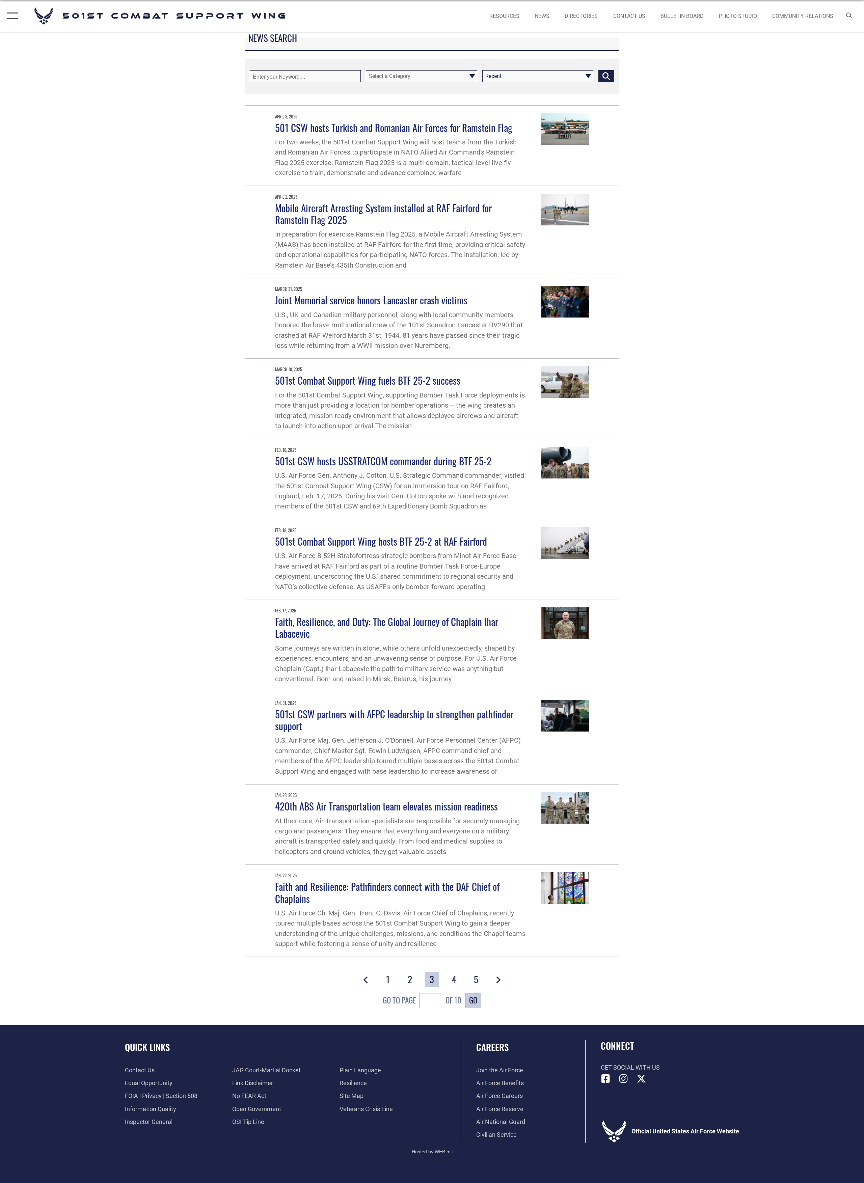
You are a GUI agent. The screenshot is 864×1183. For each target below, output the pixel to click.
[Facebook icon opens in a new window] (606, 1079)
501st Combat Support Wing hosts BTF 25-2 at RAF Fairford (381, 541)
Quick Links (147, 1047)
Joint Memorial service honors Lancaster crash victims (371, 300)
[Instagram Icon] (623, 1079)
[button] (11, 16)
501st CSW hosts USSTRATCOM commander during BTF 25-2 (383, 460)
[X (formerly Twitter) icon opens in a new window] (641, 1079)
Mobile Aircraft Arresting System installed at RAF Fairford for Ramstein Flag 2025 (383, 213)
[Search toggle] (850, 16)
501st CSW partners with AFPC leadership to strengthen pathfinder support (394, 720)
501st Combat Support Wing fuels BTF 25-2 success (367, 380)
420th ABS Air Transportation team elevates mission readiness (386, 806)
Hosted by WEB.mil (432, 1151)
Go (473, 1000)
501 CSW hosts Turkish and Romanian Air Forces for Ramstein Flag (393, 127)
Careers (492, 1047)
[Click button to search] (606, 76)
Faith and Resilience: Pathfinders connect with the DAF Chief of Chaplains (387, 892)
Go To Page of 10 (422, 1000)
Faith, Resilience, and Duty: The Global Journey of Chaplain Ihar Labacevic (386, 627)
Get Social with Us (630, 1067)
